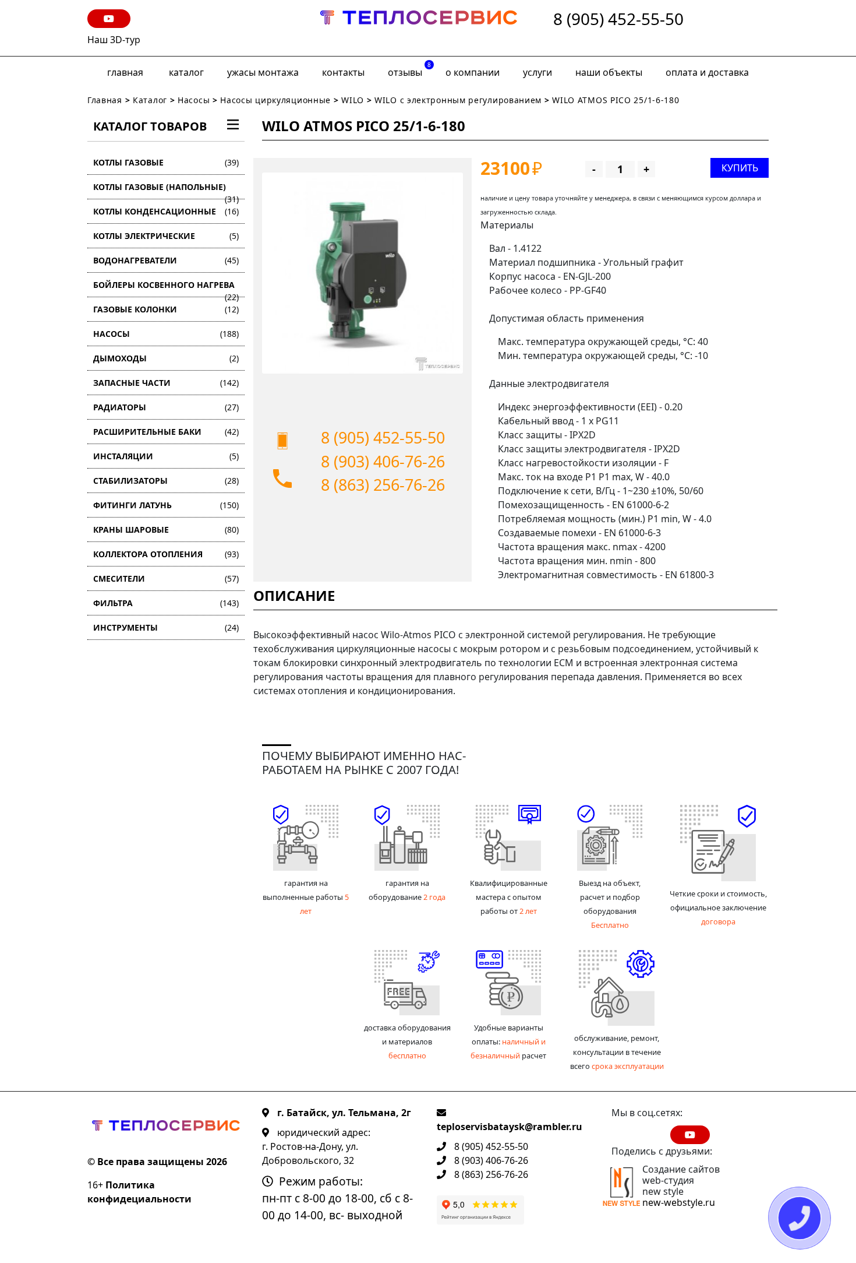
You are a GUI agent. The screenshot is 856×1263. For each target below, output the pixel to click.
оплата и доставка (707, 72)
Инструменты (166, 627)
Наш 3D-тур (113, 39)
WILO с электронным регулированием (459, 99)
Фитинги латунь (166, 505)
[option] (362, 273)
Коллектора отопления (166, 554)
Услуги (537, 72)
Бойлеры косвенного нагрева (166, 288)
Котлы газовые (166, 162)
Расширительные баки (166, 431)
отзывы (409, 70)
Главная (125, 72)
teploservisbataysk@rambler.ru (509, 1126)
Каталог (186, 72)
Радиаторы (166, 407)
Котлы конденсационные (166, 211)
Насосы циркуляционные (275, 99)
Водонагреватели (166, 260)
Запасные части (166, 382)
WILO (352, 99)
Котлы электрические (166, 235)
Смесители (166, 578)
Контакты (343, 72)
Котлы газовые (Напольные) (166, 190)
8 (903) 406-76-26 (383, 461)
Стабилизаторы (166, 480)
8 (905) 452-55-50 (618, 19)
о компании (472, 72)
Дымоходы (166, 358)
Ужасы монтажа (263, 72)
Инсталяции (166, 456)
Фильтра (166, 602)
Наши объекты (608, 72)
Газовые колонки (166, 309)
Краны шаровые (166, 529)
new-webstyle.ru (678, 1202)
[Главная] (418, 28)
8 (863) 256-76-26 (383, 484)
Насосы (194, 99)
